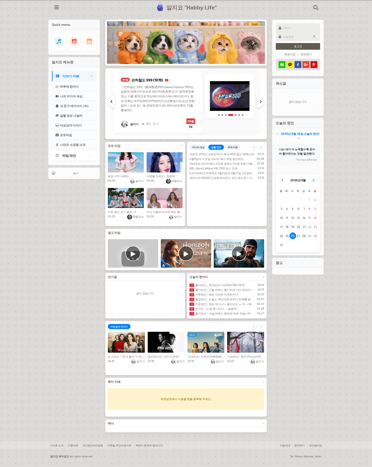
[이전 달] (282, 180)
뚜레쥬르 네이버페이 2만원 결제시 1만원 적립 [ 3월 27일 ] (222, 163)
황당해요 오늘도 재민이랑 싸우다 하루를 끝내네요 (223, 299)
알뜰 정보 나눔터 (70, 115)
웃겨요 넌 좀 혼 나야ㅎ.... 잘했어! (214, 308)
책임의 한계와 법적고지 (149, 445)
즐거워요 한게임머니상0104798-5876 (218, 285)
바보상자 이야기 (70, 125)
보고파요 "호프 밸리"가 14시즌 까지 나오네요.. (126, 356)
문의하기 (299, 445)
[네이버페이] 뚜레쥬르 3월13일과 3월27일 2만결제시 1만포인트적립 (223, 173)
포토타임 (65, 135)
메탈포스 (177, 181)
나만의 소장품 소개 (72, 144)
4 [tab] (230, 115)
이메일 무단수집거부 (119, 445)
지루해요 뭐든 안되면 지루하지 (213, 294)
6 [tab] (239, 115)
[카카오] (290, 64)
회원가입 (289, 54)
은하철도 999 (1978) (147, 80)
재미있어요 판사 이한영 (163, 356)
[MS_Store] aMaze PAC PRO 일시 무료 (213, 168)
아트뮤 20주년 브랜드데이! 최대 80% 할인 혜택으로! (221, 154)
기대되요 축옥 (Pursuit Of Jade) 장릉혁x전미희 (245, 356)
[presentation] (253, 231)
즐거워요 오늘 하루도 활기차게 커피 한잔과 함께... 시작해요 (223, 290)
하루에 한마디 (69, 86)
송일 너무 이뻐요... (119, 176)
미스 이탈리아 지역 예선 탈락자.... (165, 212)
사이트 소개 (57, 445)
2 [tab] (222, 115)
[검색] (315, 7)
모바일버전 (315, 445)
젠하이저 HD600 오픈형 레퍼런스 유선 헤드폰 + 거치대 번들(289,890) (222, 178)
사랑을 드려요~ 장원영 (161, 176)
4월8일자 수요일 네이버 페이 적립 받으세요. (216, 159)
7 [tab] (243, 115)
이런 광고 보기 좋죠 (120, 212)
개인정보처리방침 (92, 445)
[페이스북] (297, 64)
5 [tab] (236, 115)
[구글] (305, 64)
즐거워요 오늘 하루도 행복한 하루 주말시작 (221, 313)
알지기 (139, 181)
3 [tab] (226, 115)
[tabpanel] (186, 101)
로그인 (298, 46)
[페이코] (313, 64)
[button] (119, 42)
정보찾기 (306, 54)
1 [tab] (219, 115)
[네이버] (282, 64)
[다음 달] (314, 180)
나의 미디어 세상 (70, 96)
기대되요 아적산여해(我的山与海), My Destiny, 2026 (206, 356)
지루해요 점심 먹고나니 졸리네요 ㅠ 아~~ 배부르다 (223, 304)
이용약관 (73, 445)
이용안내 (285, 445)
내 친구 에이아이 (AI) (73, 106)
